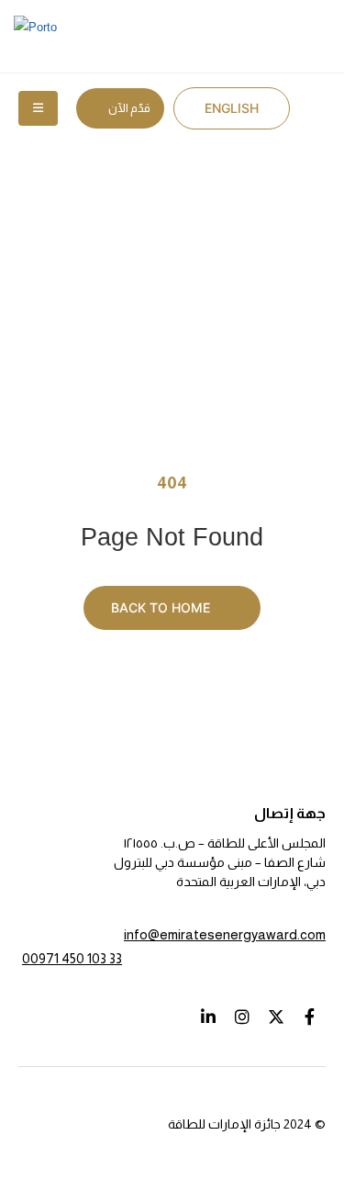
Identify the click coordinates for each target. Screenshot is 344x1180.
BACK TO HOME (162, 607)
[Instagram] (242, 1016)
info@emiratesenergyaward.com (225, 934)
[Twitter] (276, 1016)
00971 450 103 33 (72, 958)
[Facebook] (309, 1016)
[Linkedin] (208, 1016)
